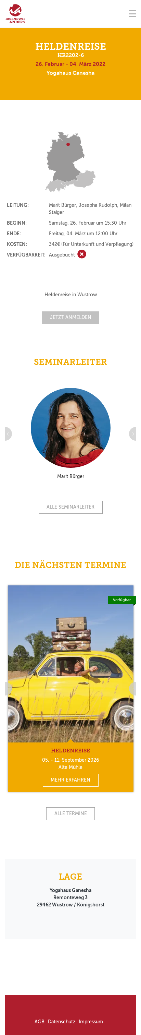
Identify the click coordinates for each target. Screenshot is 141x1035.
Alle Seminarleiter (70, 507)
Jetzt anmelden (70, 317)
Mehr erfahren (70, 780)
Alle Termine (70, 814)
